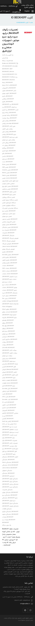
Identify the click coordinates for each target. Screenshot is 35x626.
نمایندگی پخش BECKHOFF (10, 484)
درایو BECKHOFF (12, 317)
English (27, 11)
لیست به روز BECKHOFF (10, 427)
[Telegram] (25, 610)
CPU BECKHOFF (7, 66)
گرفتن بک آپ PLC (8, 424)
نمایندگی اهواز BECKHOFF (10, 479)
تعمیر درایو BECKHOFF (9, 194)
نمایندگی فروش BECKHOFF (11, 506)
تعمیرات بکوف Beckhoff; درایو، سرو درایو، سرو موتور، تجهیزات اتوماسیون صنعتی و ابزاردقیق (10, 40)
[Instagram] (30, 610)
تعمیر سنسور (6, 219)
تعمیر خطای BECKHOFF (9, 192)
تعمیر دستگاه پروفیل (9, 197)
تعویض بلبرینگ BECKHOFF (10, 238)
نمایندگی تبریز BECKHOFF (10, 487)
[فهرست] (32, 11)
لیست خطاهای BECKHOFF (10, 430)
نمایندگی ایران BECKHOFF (10, 481)
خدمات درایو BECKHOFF (9, 279)
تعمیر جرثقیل (7, 189)
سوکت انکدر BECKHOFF (10, 350)
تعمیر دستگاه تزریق (12, 200)
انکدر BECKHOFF (11, 91)
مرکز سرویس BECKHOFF (10, 446)
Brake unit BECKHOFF (9, 63)
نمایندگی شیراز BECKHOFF (10, 503)
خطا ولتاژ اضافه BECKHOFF (11, 304)
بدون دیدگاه (5, 525)
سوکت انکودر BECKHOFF (10, 353)
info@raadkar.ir (25, 604)
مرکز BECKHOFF (10, 438)
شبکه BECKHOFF (13, 364)
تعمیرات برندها (6, 61)
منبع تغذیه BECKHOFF (11, 449)
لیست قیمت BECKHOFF (10, 435)
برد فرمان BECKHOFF (10, 107)
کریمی (4, 58)
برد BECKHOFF (7, 104)
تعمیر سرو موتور (7, 214)
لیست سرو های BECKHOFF (10, 432)
